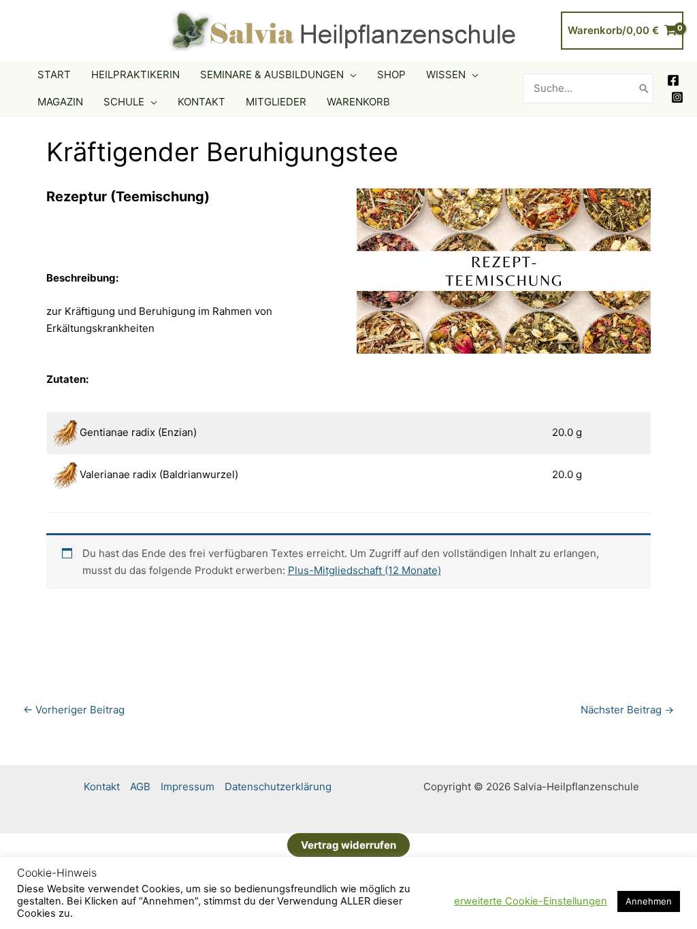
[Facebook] (673, 80)
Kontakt (102, 786)
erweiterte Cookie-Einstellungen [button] (530, 901)
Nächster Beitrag (627, 709)
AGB (140, 786)
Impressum (187, 786)
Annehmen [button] (649, 901)
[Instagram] (677, 97)
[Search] (644, 88)
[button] (350, 74)
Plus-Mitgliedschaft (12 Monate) (364, 570)
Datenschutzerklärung (278, 786)
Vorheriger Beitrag (74, 709)
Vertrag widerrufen (348, 845)
